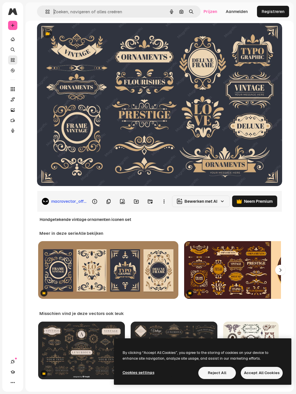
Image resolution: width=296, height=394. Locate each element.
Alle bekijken (90, 233)
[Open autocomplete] (45, 12)
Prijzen (210, 11)
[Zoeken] (12, 49)
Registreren (273, 11)
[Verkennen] (12, 70)
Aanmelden (237, 11)
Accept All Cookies (262, 372)
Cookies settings (138, 372)
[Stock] (12, 60)
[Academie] (12, 372)
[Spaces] (12, 99)
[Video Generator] (12, 120)
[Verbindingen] (12, 361)
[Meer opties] (164, 201)
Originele (75, 34)
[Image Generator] (12, 110)
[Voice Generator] (12, 130)
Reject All (217, 372)
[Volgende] (280, 270)
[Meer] (12, 382)
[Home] (12, 39)
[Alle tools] (12, 89)
